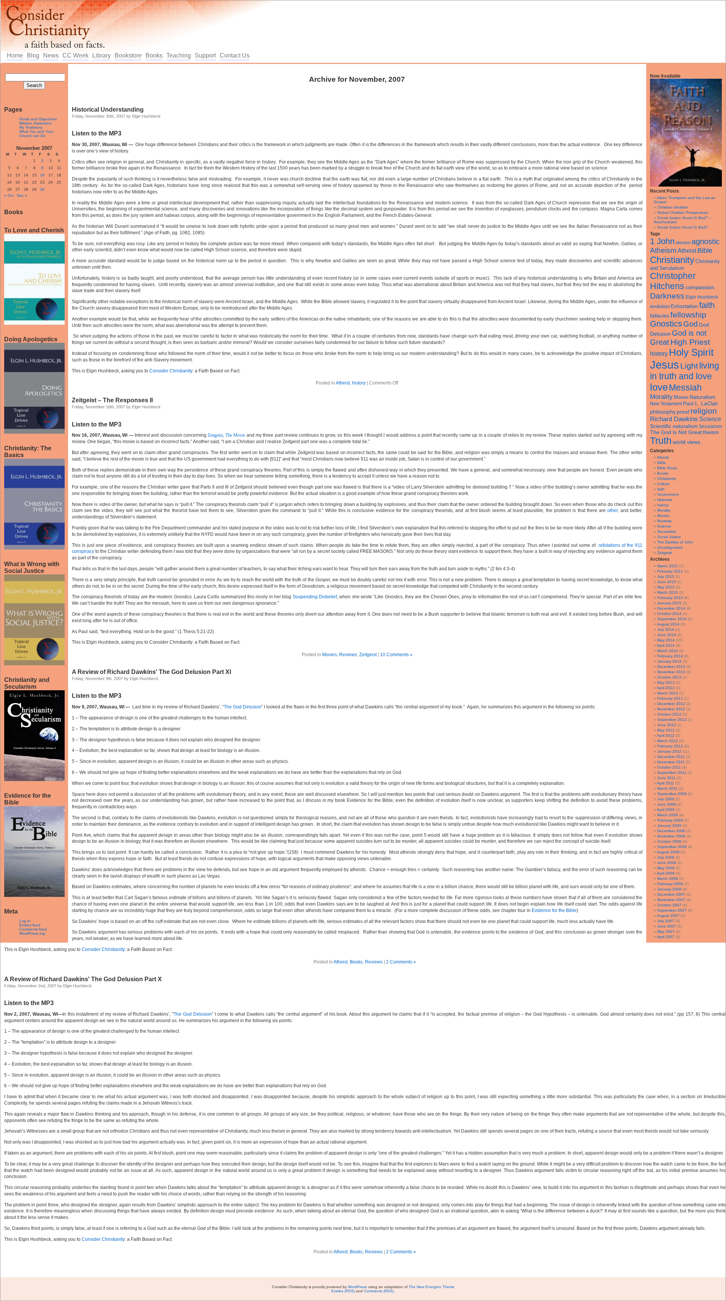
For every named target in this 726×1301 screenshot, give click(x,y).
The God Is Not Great (676, 432)
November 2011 (671, 762)
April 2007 (666, 937)
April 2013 (666, 688)
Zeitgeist (664, 553)
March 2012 (667, 741)
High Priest (690, 342)
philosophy (663, 412)
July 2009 (665, 799)
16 (42, 175)
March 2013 (667, 693)
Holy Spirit (691, 352)
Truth (661, 440)
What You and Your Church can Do (36, 133)
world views (686, 442)
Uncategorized (670, 547)
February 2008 (670, 884)
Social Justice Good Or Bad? (682, 227)
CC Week (75, 55)
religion (703, 410)
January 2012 (669, 751)
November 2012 (671, 709)
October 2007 (669, 905)
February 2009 (670, 820)
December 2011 (671, 757)
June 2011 (666, 778)
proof (683, 412)
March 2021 (667, 566)
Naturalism (702, 397)
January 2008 (669, 889)
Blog (33, 55)
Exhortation (684, 306)
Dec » (22, 195)
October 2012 (669, 714)
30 (42, 189)
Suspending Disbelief (315, 596)
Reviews (664, 521)
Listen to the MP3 (96, 424)
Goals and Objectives (38, 119)
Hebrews (664, 500)
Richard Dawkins (674, 419)
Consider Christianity (170, 370)
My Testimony (31, 127)
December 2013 (671, 667)
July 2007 (665, 921)
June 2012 (666, 725)
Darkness (667, 295)
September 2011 (671, 772)
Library (101, 55)
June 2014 (666, 635)
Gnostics (666, 323)
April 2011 (665, 783)
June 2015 (666, 582)
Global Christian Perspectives (682, 212)
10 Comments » (396, 654)
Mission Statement (35, 123)
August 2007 (668, 916)
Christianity (672, 260)
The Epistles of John (675, 542)
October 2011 (669, 767)
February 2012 (670, 746)
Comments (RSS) (379, 1291)
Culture (663, 484)
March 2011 (667, 788)
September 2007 (672, 910)
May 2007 (666, 931)
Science (710, 419)
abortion (683, 242)
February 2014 (670, 656)
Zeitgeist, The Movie (226, 435)
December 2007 (671, 894)
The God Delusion (193, 1014)
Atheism (663, 250)
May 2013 (666, 682)
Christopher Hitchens (673, 281)
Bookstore (128, 55)
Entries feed (29, 925)
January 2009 (669, 825)
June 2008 (666, 863)
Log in (24, 921)
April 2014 (666, 645)
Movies (663, 516)
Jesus (664, 364)
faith (707, 305)
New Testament (666, 403)
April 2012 (666, 735)
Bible (704, 250)
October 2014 (669, 614)
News (51, 55)
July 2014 (665, 629)
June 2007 (666, 926)
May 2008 (666, 868)
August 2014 (668, 624)
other (612, 510)
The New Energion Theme (432, 1287)
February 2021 (670, 571)
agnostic (706, 241)
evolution (660, 306)
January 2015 (669, 603)
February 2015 (670, 598)
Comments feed (33, 929)
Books (154, 55)
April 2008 (666, 873)
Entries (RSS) (343, 1291)
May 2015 (666, 587)
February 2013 (670, 698)
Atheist (687, 250)
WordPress (357, 1287)
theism (711, 432)
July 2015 (665, 576)
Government (668, 494)
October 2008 (669, 841)
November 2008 (671, 836)
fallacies (659, 316)
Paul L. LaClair (700, 403)
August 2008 (668, 852)
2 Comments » (401, 962)
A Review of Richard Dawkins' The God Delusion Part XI (151, 672)
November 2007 (671, 900)
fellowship (688, 314)
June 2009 (666, 804)
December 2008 (671, 831)
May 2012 (666, 730)
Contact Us (235, 55)
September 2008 (672, 847)
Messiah (685, 387)
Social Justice (669, 537)
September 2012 (672, 719)
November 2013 (671, 672)
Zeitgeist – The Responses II (112, 400)
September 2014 (672, 619)
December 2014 (671, 608)
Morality (661, 396)
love (659, 387)
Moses (681, 397)
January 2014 (669, 661)
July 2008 (665, 857)
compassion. (701, 287)
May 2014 (666, 640)
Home (15, 55)
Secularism (710, 426)
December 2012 (671, 704)
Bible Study (667, 468)
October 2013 (669, 677)
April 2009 (666, 810)
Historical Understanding (108, 109)
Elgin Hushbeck (702, 296)
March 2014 (667, 651)
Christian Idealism (672, 207)
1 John (662, 241)
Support (205, 55)
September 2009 (672, 794)
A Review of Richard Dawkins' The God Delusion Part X (83, 979)
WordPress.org (32, 933)
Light (689, 365)
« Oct (9, 195)
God (690, 324)
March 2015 (667, 592)
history (659, 353)
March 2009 (667, 815)
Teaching (178, 55)
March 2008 (667, 878)
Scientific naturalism (674, 426)
